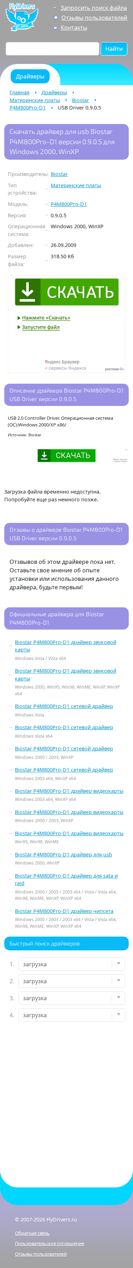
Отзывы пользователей (94, 18)
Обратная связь (32, 1233)
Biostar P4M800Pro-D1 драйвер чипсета (64, 911)
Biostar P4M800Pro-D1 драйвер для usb (63, 854)
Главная (19, 92)
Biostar (80, 100)
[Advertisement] (66, 1098)
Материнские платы (35, 100)
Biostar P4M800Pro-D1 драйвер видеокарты (69, 791)
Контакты (74, 27)
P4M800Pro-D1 (28, 107)
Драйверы (54, 92)
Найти (114, 49)
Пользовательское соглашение (49, 1243)
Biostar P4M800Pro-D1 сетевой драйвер (64, 706)
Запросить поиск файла (94, 8)
